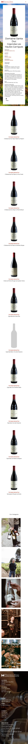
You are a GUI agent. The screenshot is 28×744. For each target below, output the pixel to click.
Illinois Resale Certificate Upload (10, 728)
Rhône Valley (8, 57)
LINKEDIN (3, 715)
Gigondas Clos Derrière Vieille (14, 387)
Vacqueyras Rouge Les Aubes (14, 494)
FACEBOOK (4, 712)
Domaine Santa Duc (14, 40)
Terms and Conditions (7, 734)
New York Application (7, 730)
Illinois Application (6, 726)
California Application (7, 724)
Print (7, 100)
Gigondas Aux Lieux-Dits (14, 316)
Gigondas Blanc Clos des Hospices (14, 351)
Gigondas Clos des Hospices (14, 423)
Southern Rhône (9, 60)
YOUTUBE (3, 717)
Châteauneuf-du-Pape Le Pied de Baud (14, 209)
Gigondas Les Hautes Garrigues (14, 458)
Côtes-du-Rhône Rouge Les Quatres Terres (14, 280)
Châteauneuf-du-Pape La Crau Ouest (14, 174)
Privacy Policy (5, 735)
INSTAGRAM (4, 714)
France (6, 54)
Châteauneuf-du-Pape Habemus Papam (14, 138)
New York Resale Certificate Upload (11, 731)
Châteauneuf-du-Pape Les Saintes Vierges (14, 245)
